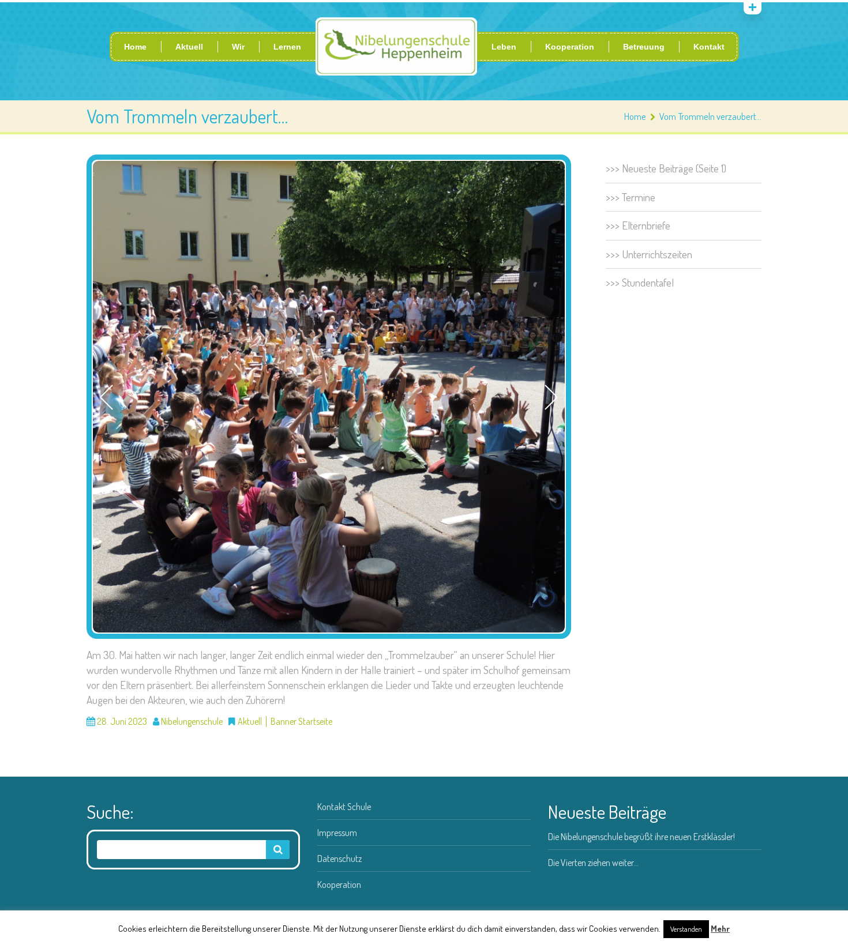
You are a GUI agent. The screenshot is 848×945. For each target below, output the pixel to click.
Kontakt (709, 46)
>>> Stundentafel (640, 282)
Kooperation (569, 46)
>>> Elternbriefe (638, 225)
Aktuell (189, 46)
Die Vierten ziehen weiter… (593, 862)
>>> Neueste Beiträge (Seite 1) (666, 168)
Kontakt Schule (344, 806)
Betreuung (644, 46)
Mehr (720, 928)
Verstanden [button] (686, 928)
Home (135, 46)
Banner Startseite (301, 721)
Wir (238, 46)
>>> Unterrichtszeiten (649, 254)
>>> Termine (630, 197)
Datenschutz (339, 858)
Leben (503, 46)
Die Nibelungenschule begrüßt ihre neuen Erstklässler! (641, 836)
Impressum (337, 832)
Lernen (287, 46)
